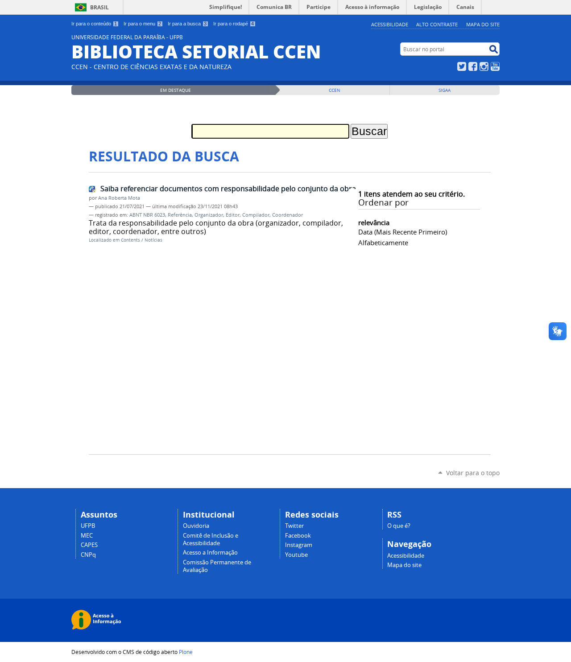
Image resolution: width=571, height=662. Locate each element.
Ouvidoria (196, 526)
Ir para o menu (142, 23)
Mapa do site (483, 24)
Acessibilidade (389, 24)
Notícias (153, 240)
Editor (233, 215)
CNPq (88, 555)
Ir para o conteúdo (94, 23)
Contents (130, 240)
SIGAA (445, 90)
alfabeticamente (383, 242)
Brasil (99, 7)
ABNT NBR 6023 (147, 215)
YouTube (495, 66)
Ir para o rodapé (233, 23)
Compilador (255, 215)
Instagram (484, 66)
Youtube (296, 555)
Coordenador (287, 215)
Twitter (461, 66)
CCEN (334, 90)
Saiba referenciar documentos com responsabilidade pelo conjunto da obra (228, 188)
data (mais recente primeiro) (402, 231)
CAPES (89, 545)
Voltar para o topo (473, 473)
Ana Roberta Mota (119, 198)
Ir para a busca (187, 23)
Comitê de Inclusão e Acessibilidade (210, 539)
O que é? (398, 526)
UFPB (88, 526)
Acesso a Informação (210, 552)
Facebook (472, 66)
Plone (186, 651)
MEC (87, 535)
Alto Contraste (437, 24)
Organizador (208, 215)
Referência (180, 215)
